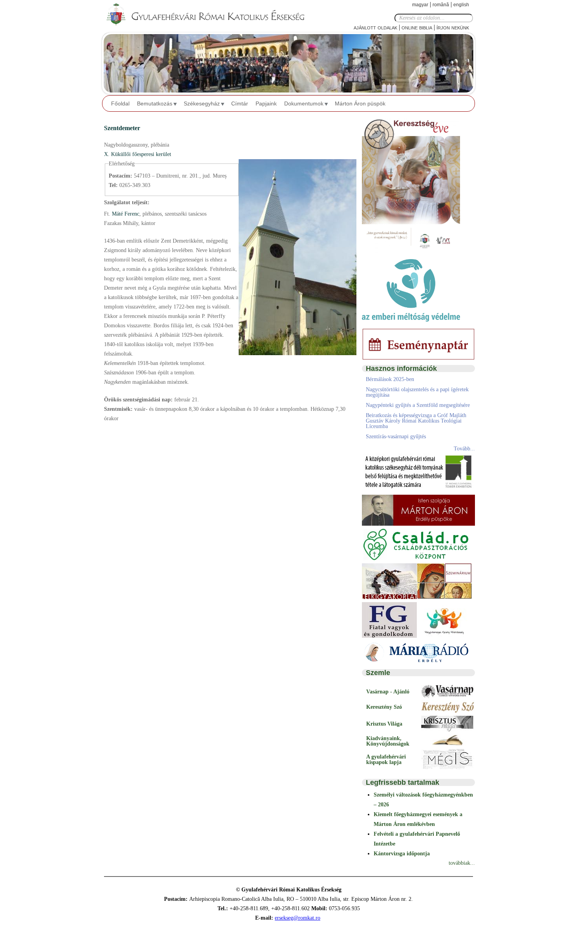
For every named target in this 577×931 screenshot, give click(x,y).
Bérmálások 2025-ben (390, 379)
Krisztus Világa (384, 724)
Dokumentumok (303, 103)
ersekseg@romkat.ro (297, 918)
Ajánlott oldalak (375, 27)
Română (441, 4)
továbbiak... (462, 863)
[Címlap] (212, 15)
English (461, 4)
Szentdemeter (122, 128)
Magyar (420, 4)
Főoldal (120, 103)
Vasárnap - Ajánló (387, 692)
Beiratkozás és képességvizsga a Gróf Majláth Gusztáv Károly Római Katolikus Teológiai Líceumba (416, 420)
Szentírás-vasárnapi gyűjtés (396, 436)
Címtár (239, 103)
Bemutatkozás (154, 103)
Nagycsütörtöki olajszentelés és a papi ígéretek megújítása (417, 392)
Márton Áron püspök (360, 103)
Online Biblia (417, 27)
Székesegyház (202, 103)
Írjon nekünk (452, 27)
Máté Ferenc (124, 214)
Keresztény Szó (384, 707)
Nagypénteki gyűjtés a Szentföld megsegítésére (418, 405)
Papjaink (266, 103)
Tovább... (464, 449)
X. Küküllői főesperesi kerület (137, 154)
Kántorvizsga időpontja (402, 854)
